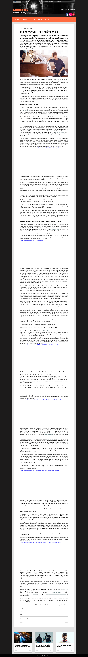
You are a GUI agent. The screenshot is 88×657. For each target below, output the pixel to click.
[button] (72, 19)
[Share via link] (30, 618)
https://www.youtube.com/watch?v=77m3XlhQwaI (31, 240)
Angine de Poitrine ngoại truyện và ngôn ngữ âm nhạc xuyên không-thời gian (22, 646)
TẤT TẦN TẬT (17, 19)
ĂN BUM (39, 19)
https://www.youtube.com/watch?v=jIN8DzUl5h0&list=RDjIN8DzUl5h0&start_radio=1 (39, 470)
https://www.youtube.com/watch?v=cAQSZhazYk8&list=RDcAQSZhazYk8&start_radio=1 (40, 147)
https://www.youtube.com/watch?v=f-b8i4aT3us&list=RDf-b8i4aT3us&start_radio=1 (39, 344)
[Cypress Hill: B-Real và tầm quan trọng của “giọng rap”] (44, 637)
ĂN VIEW (46, 19)
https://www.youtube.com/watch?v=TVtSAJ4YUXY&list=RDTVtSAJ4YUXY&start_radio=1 (40, 542)
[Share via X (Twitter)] (24, 618)
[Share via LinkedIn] (27, 618)
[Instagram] (70, 14)
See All (73, 629)
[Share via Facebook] (20, 618)
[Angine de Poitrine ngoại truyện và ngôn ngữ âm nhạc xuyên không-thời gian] (23, 637)
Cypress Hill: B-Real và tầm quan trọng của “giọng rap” (43, 646)
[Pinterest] (73, 14)
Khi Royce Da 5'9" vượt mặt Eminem (64, 646)
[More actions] (67, 28)
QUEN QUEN (26, 19)
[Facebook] (67, 14)
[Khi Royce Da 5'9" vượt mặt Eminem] (65, 637)
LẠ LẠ (33, 19)
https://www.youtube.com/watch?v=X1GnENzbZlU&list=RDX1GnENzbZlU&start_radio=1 (40, 399)
